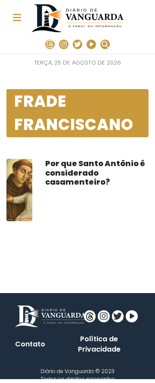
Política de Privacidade (99, 344)
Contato (30, 344)
